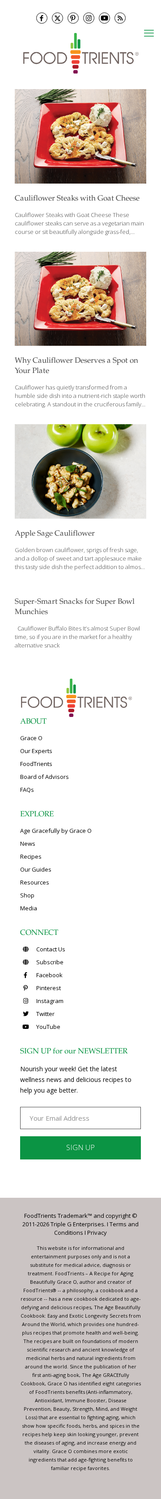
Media (28, 908)
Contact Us (50, 949)
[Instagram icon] (88, 18)
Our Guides (35, 869)
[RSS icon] (120, 18)
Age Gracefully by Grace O (56, 831)
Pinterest (48, 988)
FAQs (27, 790)
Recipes (31, 856)
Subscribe (49, 962)
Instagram (49, 1001)
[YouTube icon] (104, 18)
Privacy (97, 1233)
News (27, 844)
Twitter (45, 1014)
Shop (27, 895)
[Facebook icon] (41, 18)
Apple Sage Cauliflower (55, 534)
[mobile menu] (149, 32)
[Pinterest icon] (73, 18)
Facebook (49, 975)
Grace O (31, 738)
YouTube (47, 1027)
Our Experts (36, 751)
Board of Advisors (44, 777)
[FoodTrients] (80, 52)
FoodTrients (36, 764)
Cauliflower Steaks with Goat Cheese (77, 199)
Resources (34, 882)
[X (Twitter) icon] (57, 18)
